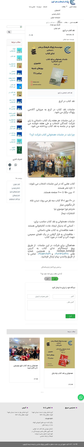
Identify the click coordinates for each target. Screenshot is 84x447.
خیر (48, 279)
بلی (55, 279)
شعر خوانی (57, 28)
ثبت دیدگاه (70, 316)
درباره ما (39, 7)
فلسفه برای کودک (55, 25)
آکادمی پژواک (44, 444)
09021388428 (62, 254)
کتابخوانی (57, 10)
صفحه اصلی (73, 7)
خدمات (45, 7)
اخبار (59, 21)
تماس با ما (32, 7)
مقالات (63, 7)
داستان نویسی (56, 14)
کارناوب (25, 444)
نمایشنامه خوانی (55, 17)
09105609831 (44, 254)
